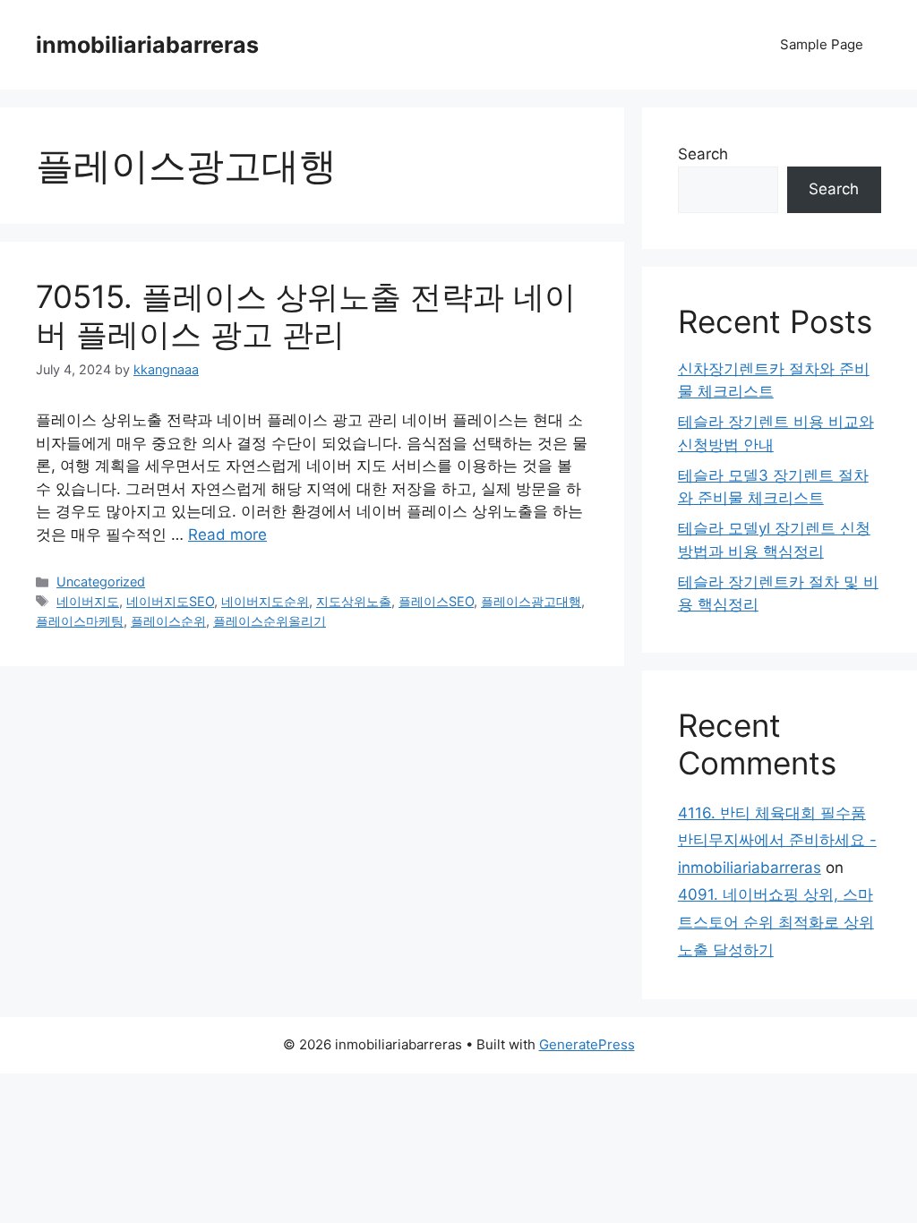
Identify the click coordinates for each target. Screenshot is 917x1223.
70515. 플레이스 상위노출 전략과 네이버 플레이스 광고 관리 (306, 315)
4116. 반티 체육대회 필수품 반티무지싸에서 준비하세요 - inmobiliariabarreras (777, 840)
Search (703, 154)
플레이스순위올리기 (269, 621)
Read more (227, 534)
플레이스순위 (168, 621)
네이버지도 (87, 601)
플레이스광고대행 (531, 601)
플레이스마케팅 (80, 621)
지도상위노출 (353, 601)
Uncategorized (100, 581)
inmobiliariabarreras (147, 44)
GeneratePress (587, 1044)
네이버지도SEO (170, 601)
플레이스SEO (436, 601)
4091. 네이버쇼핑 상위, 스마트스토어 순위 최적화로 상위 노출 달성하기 (776, 921)
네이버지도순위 (265, 601)
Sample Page (821, 44)
